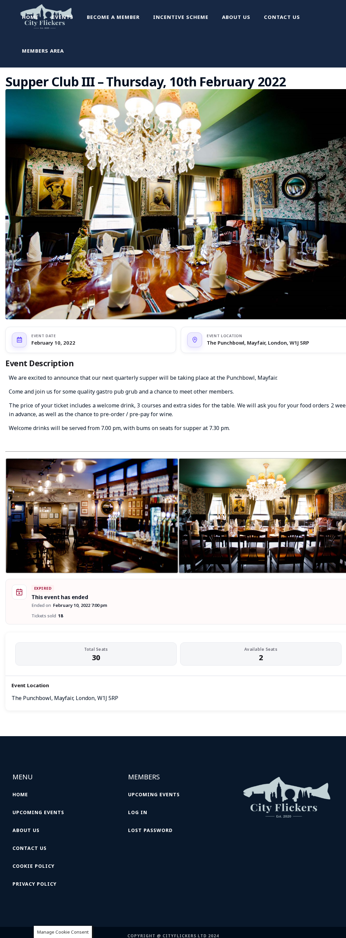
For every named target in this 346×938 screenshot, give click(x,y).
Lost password (150, 830)
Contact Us (30, 848)
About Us (26, 830)
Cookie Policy (33, 866)
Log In (137, 812)
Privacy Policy (34, 884)
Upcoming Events (38, 812)
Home (20, 794)
